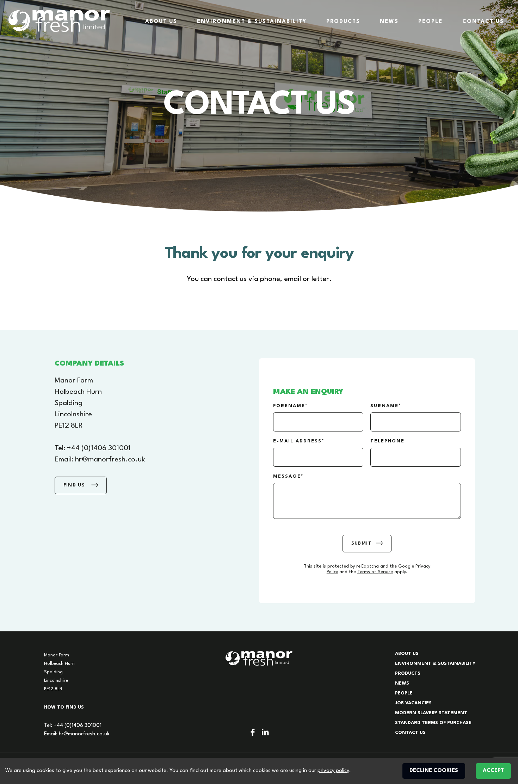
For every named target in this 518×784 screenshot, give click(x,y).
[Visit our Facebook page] (252, 732)
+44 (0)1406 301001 (99, 448)
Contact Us (483, 21)
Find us (75, 485)
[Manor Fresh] (259, 658)
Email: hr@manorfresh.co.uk (77, 734)
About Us (161, 21)
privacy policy (333, 770)
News (389, 21)
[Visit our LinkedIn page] (265, 732)
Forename (289, 406)
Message (287, 476)
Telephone (387, 441)
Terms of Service (375, 572)
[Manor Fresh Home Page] (59, 21)
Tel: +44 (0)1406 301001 (72, 725)
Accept (493, 770)
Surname (384, 406)
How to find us (64, 707)
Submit (361, 543)
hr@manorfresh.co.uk (110, 459)
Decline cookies (433, 770)
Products (343, 21)
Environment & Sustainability (252, 21)
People (430, 21)
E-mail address (297, 441)
